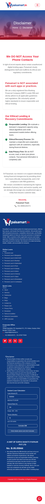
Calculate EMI (22, 426)
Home (15, 27)
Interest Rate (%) (12, 404)
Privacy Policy (8, 308)
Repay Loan (8, 306)
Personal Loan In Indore (11, 271)
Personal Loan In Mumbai (12, 260)
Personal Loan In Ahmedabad (13, 279)
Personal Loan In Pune (11, 266)
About (6, 290)
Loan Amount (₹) (12, 393)
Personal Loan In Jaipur (11, 276)
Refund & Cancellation (11, 316)
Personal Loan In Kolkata (11, 268)
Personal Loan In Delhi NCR (12, 258)
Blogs (6, 298)
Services (7, 292)
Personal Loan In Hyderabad (13, 263)
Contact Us (7, 303)
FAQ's (6, 300)
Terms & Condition (9, 314)
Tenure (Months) (12, 414)
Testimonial (7, 295)
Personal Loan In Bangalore (12, 255)
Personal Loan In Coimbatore (13, 282)
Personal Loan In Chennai (12, 274)
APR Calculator (9, 319)
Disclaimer (28, 27)
